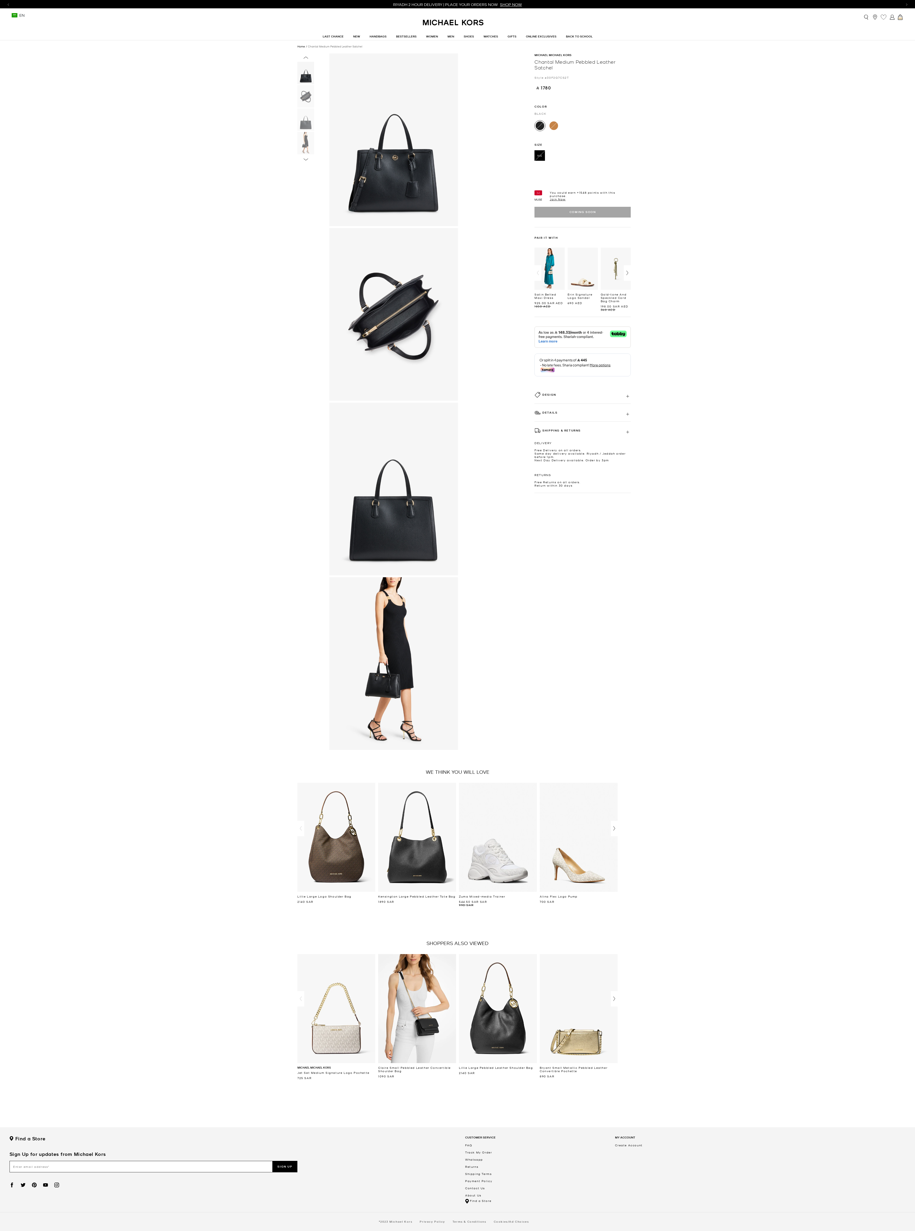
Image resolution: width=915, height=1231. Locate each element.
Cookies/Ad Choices (511, 1222)
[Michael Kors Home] (453, 25)
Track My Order (478, 1152)
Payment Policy (478, 1181)
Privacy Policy (432, 1222)
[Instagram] (56, 1185)
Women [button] (432, 36)
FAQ (468, 1145)
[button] (537, 273)
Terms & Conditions (469, 1222)
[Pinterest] (34, 1185)
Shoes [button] (469, 36)
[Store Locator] (875, 17)
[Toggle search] (866, 17)
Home (301, 46)
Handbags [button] (378, 36)
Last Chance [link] (333, 36)
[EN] (14, 16)
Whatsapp (474, 1159)
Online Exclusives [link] (541, 36)
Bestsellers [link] (406, 36)
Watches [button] (490, 36)
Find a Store (30, 1139)
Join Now (558, 199)
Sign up (284, 1166)
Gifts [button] (512, 36)
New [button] (356, 36)
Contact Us (475, 1188)
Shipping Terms (478, 1174)
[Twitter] (23, 1185)
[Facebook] (12, 1185)
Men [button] (450, 36)
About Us (473, 1195)
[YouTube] (45, 1185)
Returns (471, 1167)
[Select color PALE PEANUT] (553, 125)
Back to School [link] (579, 36)
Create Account (628, 1145)
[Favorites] (883, 17)
